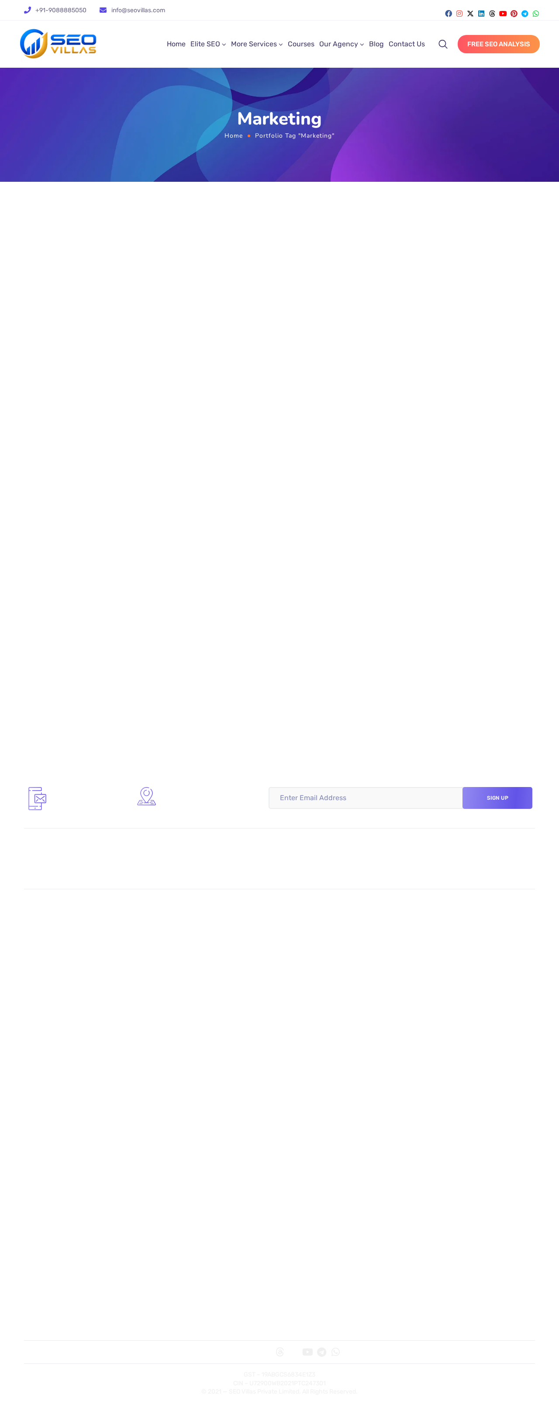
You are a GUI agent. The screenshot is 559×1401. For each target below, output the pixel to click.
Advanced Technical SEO (197, 947)
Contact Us (407, 44)
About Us (45, 1320)
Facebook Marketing (190, 988)
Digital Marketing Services (199, 1307)
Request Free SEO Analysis (455, 1026)
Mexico (297, 1241)
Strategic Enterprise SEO (69, 947)
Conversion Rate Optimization (332, 1026)
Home (176, 44)
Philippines (48, 1254)
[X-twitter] (470, 13)
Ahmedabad (50, 1147)
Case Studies (306, 1307)
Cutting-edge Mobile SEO (198, 922)
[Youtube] (503, 13)
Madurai (171, 1147)
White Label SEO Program (453, 947)
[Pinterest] (514, 13)
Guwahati (301, 1160)
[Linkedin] (481, 13)
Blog (376, 44)
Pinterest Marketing (61, 1026)
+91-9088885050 (60, 10)
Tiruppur (427, 1173)
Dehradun (429, 1095)
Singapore (46, 1241)
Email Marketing (439, 1014)
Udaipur (426, 1160)
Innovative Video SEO (319, 922)
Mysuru (42, 1185)
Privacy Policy (436, 1320)
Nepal (39, 1267)
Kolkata (42, 1069)
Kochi (295, 1108)
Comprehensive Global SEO (328, 947)
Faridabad (429, 1069)
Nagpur (170, 1173)
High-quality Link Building (199, 935)
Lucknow (45, 1108)
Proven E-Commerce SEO (325, 935)
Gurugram (174, 1069)
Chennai (172, 1121)
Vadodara (300, 1134)
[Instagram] (459, 13)
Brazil (422, 1254)
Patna (40, 1095)
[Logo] (58, 44)
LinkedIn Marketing (188, 1026)
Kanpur (170, 1185)
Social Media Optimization (70, 1001)
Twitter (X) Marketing (191, 1014)
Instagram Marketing (191, 1001)
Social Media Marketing (66, 988)
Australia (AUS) (309, 1228)
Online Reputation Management (335, 1014)
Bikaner (426, 1185)
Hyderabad (303, 1095)
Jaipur (424, 1121)
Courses (301, 44)
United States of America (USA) (79, 1228)
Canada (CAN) (436, 1228)
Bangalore (302, 1082)
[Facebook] (448, 13)
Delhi (166, 1082)
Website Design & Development (334, 988)
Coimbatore (49, 1173)
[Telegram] (524, 13)
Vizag (167, 1160)
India (293, 1267)
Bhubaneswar (436, 1082)
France (296, 1254)
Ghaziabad (47, 1134)
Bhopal (425, 1134)
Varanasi (299, 1173)
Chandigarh (432, 1108)
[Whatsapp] (535, 13)
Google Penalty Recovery (453, 922)
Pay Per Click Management (455, 988)
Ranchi (296, 1069)
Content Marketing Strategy (329, 1001)
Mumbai (171, 1095)
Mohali (296, 1121)
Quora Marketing (56, 1014)
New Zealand (434, 1267)
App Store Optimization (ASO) (459, 935)
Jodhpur (427, 1147)
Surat (39, 1160)
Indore (169, 1134)
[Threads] (492, 13)
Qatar (167, 1267)
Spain (167, 1241)
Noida (39, 1121)
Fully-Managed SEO (62, 922)
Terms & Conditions (444, 1307)
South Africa (178, 1254)
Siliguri (41, 1082)
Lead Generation (440, 1001)
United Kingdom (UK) (191, 1228)
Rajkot (295, 1147)
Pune (167, 1108)
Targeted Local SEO (61, 935)
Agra (293, 1185)
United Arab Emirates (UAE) (457, 1241)
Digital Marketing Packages (201, 1320)
